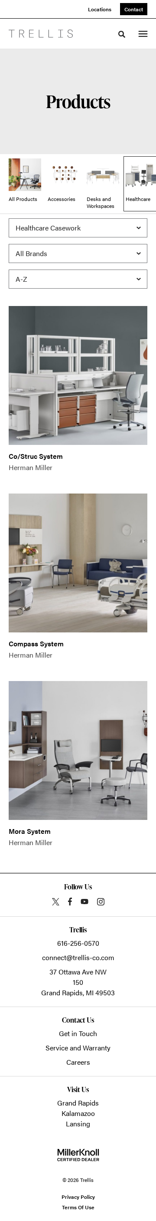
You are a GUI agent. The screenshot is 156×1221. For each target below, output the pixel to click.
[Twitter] (55, 901)
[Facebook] (70, 901)
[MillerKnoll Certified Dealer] (78, 1155)
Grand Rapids (78, 1103)
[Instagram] (100, 901)
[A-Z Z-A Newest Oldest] (78, 279)
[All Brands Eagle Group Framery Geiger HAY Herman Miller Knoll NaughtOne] (78, 253)
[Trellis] (41, 34)
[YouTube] (84, 901)
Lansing (78, 1124)
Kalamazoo (78, 1113)
